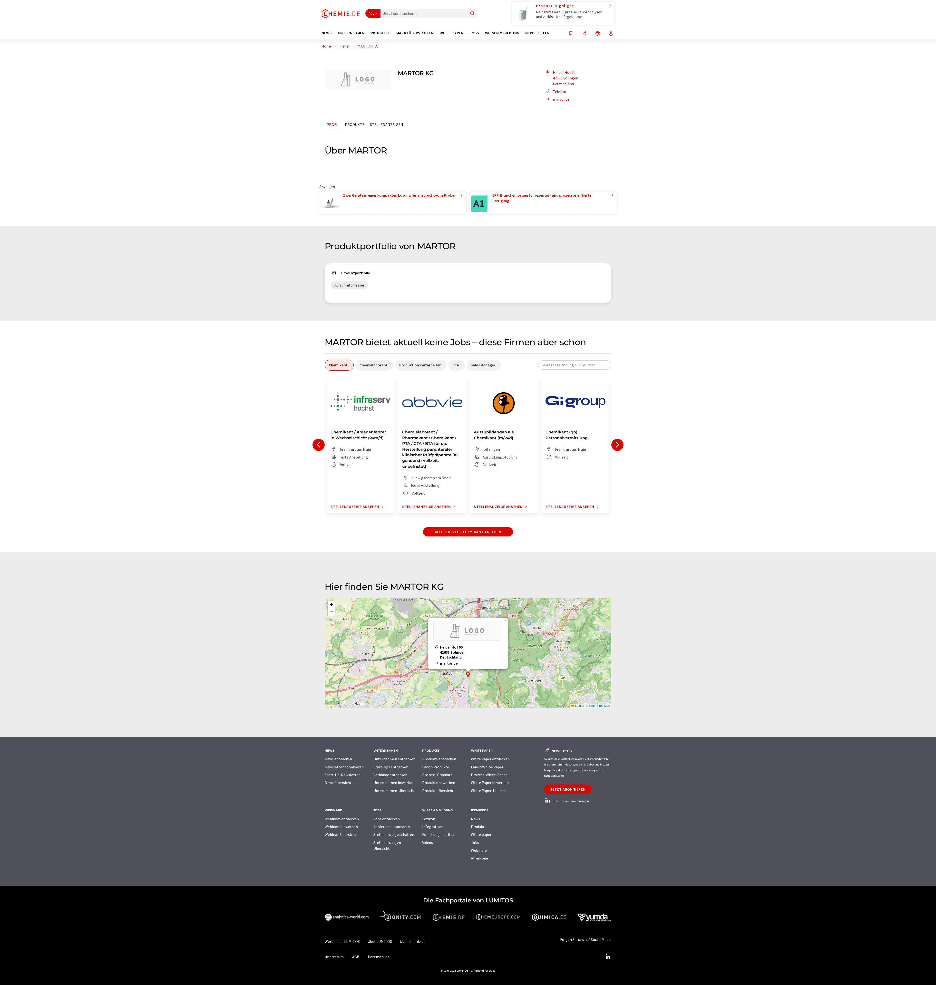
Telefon (559, 91)
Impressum (334, 956)
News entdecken (338, 758)
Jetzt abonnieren (567, 789)
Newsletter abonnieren (344, 767)
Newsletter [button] (537, 33)
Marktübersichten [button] (415, 33)
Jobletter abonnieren (391, 826)
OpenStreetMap (599, 705)
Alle (371, 13)
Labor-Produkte (435, 767)
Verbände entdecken (390, 774)
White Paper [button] (452, 33)
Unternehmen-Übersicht (394, 790)
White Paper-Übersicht (490, 790)
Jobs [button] (474, 33)
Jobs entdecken (386, 818)
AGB (355, 956)
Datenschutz (378, 956)
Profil (333, 124)
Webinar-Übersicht (340, 834)
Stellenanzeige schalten (393, 834)
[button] (468, 674)
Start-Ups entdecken (390, 767)
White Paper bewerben (490, 782)
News (475, 818)
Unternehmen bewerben (393, 782)
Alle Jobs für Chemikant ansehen (468, 531)
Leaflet (579, 705)
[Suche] (472, 14)
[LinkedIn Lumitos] (607, 956)
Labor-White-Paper (487, 767)
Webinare (479, 850)
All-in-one (479, 858)
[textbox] (574, 365)
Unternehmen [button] (351, 33)
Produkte (354, 124)
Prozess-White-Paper (489, 774)
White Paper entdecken (490, 758)
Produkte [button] (380, 33)
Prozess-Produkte (437, 774)
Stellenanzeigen (386, 124)
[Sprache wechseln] (597, 34)
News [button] (327, 33)
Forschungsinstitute (439, 834)
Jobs (475, 842)
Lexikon (428, 818)
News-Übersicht (338, 782)
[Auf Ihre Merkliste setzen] (570, 34)
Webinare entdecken (342, 818)
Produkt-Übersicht (438, 790)
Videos (427, 842)
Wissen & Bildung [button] (502, 33)
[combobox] (574, 365)
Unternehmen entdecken (394, 758)
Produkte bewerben (438, 782)
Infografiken (432, 826)
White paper (481, 834)
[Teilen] (584, 34)
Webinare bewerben (341, 826)
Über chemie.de (412, 941)
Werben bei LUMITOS (342, 941)
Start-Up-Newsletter (342, 774)
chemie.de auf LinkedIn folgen (570, 801)
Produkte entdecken (439, 758)
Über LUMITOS (380, 941)
